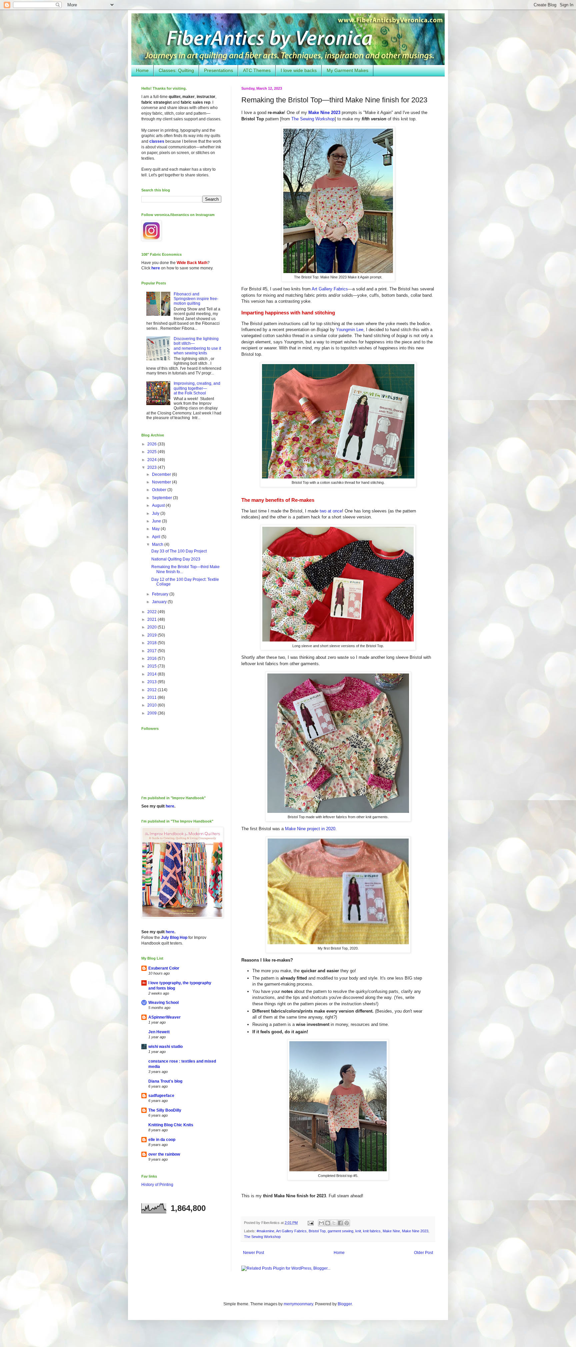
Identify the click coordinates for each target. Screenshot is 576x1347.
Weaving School (163, 1002)
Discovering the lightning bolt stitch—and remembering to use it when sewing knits (197, 345)
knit (358, 1231)
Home (142, 70)
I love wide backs (299, 70)
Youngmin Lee (349, 329)
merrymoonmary (298, 1304)
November (162, 482)
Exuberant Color (163, 968)
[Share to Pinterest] (346, 1223)
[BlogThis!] (327, 1223)
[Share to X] (334, 1223)
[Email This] (321, 1223)
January (160, 601)
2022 (152, 611)
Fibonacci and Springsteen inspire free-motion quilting (196, 299)
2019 (152, 635)
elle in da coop (161, 1139)
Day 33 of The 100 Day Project (179, 551)
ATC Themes (257, 70)
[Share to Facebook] (340, 1223)
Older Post (423, 1252)
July (156, 513)
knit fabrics (372, 1231)
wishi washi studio (165, 1046)
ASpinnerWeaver (164, 1017)
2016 (152, 658)
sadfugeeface (161, 1095)
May (156, 528)
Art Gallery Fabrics (330, 288)
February (160, 594)
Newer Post (253, 1252)
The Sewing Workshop (313, 118)
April (156, 536)
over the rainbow (164, 1154)
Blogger (345, 1304)
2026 (152, 444)
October (159, 489)
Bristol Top (317, 1231)
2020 (152, 627)
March (158, 544)
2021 (152, 619)
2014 (152, 674)
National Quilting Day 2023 (175, 559)
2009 (152, 713)
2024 (152, 459)
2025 (152, 451)
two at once (331, 510)
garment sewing (340, 1231)
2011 (152, 697)
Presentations (218, 70)
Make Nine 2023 (324, 112)
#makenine (265, 1231)
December (162, 474)
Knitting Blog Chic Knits (170, 1125)
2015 (152, 666)
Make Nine (391, 1231)
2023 (152, 467)
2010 (152, 705)
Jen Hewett (159, 1032)
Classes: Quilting (176, 70)
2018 (152, 642)
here (155, 268)
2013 (152, 682)
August (159, 505)
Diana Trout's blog (165, 1081)
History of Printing (157, 1184)
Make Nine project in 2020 (310, 828)
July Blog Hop (174, 937)
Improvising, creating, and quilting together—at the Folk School (197, 388)
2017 (152, 650)
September (162, 497)
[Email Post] (310, 1223)
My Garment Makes (347, 70)
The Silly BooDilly (164, 1110)
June (157, 521)
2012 (152, 690)
